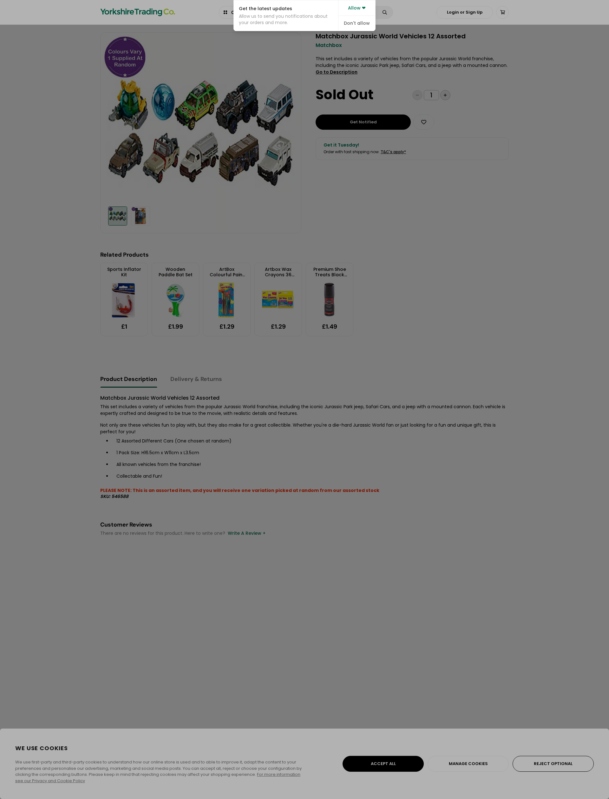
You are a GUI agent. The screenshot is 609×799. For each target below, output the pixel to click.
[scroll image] (117, 216)
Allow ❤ (357, 8)
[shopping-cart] (502, 12)
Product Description (128, 379)
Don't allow (357, 23)
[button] (286, 15)
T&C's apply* (393, 151)
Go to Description (336, 72)
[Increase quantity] (445, 95)
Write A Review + (246, 533)
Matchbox (329, 45)
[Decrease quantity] (417, 95)
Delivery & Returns (196, 379)
